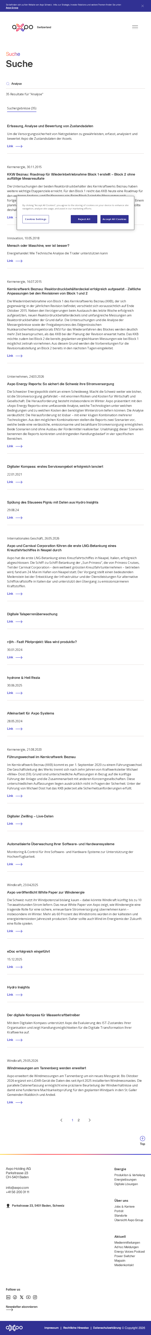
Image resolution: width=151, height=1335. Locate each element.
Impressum (51, 1328)
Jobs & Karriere (124, 1206)
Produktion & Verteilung (129, 1175)
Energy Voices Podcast (129, 1251)
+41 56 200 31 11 (17, 1192)
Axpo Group (12, 7)
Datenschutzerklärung (107, 1328)
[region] (75, 213)
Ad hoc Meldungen (126, 1247)
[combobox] (78, 84)
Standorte (120, 1215)
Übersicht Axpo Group (128, 1220)
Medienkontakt (124, 1265)
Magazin (119, 1260)
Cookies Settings (35, 219)
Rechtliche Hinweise (76, 1328)
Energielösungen (125, 1179)
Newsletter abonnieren (22, 1306)
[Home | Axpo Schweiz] (24, 27)
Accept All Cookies (114, 219)
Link (10, 146)
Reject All (84, 219)
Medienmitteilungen (127, 1242)
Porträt (118, 1211)
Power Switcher (124, 1256)
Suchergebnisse (21, 108)
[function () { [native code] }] (61, 1120)
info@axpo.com (17, 1187)
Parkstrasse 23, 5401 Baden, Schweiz (38, 1205)
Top (142, 1144)
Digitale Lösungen (126, 1184)
